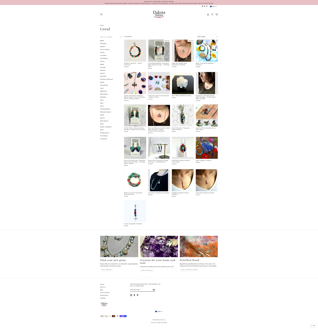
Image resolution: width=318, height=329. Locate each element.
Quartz (102, 118)
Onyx (102, 100)
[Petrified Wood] (199, 246)
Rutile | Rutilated (105, 127)
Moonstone (104, 94)
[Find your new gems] (119, 246)
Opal (101, 103)
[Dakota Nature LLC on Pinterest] (138, 295)
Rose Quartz (104, 121)
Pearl (102, 106)
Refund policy (104, 295)
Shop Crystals (147, 270)
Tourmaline (104, 136)
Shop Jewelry (106, 269)
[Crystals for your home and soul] (159, 246)
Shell (101, 130)
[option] (159, 2)
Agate (102, 40)
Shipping (102, 298)
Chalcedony (104, 58)
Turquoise (103, 139)
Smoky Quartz (104, 133)
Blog (101, 290)
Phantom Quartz (105, 112)
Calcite (102, 52)
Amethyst (103, 43)
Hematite (103, 76)
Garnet (102, 73)
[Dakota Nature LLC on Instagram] (131, 295)
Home (102, 25)
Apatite (102, 46)
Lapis (102, 88)
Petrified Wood (105, 109)
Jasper (102, 82)
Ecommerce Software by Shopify (159, 322)
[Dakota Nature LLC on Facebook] (134, 295)
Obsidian (103, 97)
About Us (103, 287)
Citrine (102, 61)
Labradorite (104, 85)
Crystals (102, 67)
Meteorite (103, 91)
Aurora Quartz (105, 49)
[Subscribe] (154, 290)
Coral (102, 64)
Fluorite (102, 70)
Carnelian (103, 55)
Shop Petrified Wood (189, 269)
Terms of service (105, 292)
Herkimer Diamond (106, 79)
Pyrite (102, 115)
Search (102, 284)
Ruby (102, 124)
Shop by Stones (106, 37)
